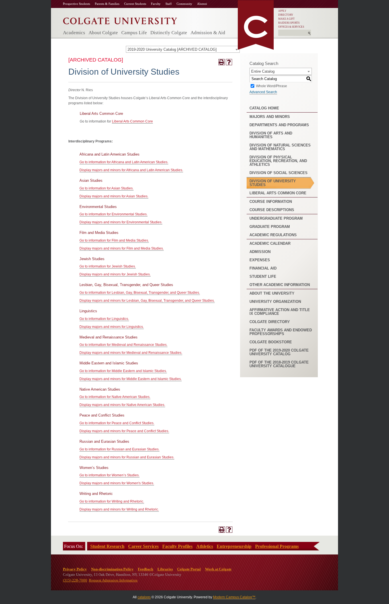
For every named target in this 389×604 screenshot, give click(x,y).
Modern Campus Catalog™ (234, 597)
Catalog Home (264, 108)
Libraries (165, 569)
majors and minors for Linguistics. (111, 327)
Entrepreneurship (234, 546)
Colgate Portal (189, 569)
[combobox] (183, 49)
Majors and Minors (269, 117)
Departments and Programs (279, 125)
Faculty (156, 3)
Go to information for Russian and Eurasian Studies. (119, 449)
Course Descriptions (271, 210)
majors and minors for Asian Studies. (113, 196)
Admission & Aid (208, 32)
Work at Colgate (218, 569)
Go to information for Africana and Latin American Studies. (123, 162)
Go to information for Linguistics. (104, 319)
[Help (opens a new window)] (229, 62)
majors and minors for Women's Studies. (116, 483)
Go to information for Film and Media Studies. (114, 240)
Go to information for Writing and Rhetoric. (111, 501)
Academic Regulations (273, 235)
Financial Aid (263, 268)
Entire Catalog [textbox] (263, 71)
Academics (74, 32)
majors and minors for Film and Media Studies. (121, 248)
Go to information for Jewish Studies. (107, 266)
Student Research (107, 546)
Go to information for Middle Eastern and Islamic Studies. (123, 371)
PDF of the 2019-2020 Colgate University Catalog (279, 352)
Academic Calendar (269, 243)
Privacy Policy (75, 569)
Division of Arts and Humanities (270, 135)
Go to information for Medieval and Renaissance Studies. (123, 345)
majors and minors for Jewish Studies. (115, 274)
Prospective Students (76, 3)
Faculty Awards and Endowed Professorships (280, 332)
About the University (271, 293)
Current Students (135, 3)
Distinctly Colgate (168, 32)
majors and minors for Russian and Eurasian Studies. (126, 457)
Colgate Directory (269, 322)
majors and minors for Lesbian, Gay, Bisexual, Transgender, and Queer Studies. (147, 301)
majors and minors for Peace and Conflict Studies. (124, 431)
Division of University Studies (272, 183)
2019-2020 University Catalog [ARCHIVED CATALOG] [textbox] (172, 49)
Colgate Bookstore (270, 342)
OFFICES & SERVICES (291, 26)
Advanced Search (263, 92)
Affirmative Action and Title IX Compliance (279, 312)
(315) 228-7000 (75, 580)
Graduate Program (269, 227)
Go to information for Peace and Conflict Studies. (116, 423)
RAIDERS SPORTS (289, 22)
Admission (260, 252)
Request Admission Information (113, 580)
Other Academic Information (279, 285)
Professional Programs (277, 546)
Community (184, 3)
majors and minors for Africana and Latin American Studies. (131, 170)
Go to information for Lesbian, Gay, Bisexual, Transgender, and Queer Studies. (139, 293)
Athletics (204, 546)
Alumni (202, 3)
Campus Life (134, 32)
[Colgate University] (120, 19)
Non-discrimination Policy (112, 569)
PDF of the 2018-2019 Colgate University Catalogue (279, 364)
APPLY (282, 10)
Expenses (259, 260)
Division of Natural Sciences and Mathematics (280, 147)
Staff (168, 3)
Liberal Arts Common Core (132, 121)
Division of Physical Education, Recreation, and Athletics (278, 161)
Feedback (145, 569)
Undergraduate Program (276, 218)
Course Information (270, 201)
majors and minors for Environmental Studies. (120, 222)
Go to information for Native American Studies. (114, 397)
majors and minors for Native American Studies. (122, 405)
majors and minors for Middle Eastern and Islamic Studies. (130, 379)
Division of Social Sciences (278, 173)
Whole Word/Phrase (271, 86)
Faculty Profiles (177, 546)
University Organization (275, 301)
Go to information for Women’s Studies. (109, 475)
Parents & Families (107, 3)
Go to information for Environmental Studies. (113, 214)
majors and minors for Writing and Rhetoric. (119, 509)
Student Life (262, 276)
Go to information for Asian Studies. (106, 188)
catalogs (144, 597)
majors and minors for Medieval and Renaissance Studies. (130, 353)
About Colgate (103, 32)
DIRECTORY (285, 14)
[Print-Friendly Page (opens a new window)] (221, 62)
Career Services (143, 546)
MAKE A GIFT (286, 18)
